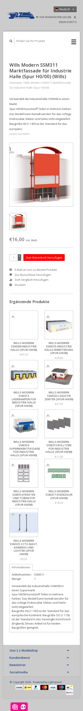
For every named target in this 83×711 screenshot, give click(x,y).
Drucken (20, 285)
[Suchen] (11, 41)
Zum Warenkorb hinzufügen (44, 257)
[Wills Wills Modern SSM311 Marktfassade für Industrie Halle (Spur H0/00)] (41, 174)
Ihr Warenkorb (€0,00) (55, 17)
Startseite (15, 83)
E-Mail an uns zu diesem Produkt (35, 270)
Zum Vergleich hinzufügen (31, 280)
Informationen (21, 567)
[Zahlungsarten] (19, 687)
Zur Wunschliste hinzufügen (32, 275)
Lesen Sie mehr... (20, 134)
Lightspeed (55, 682)
